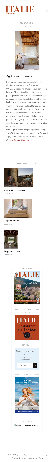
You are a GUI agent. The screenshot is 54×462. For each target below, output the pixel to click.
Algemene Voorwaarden (32, 455)
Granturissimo (27, 23)
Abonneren (27, 269)
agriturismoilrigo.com (19, 140)
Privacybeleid (46, 455)
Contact (41, 458)
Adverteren (33, 458)
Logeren (27, 26)
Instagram (24, 458)
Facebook (15, 458)
